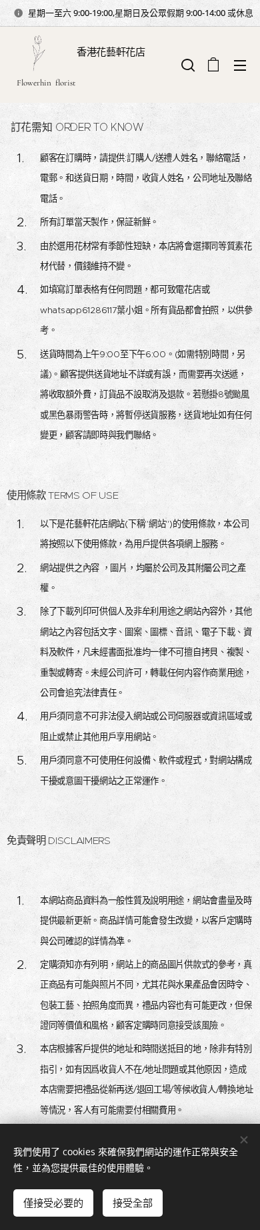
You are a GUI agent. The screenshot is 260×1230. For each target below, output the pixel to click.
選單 (240, 64)
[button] (186, 64)
